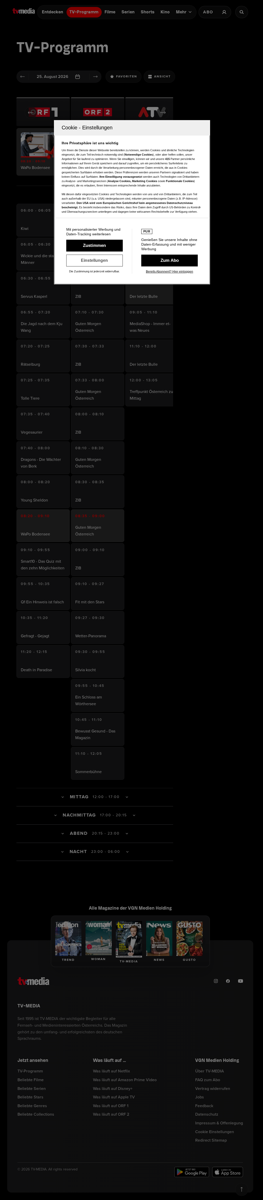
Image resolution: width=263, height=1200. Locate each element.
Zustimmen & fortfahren (94, 246)
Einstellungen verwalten (94, 260)
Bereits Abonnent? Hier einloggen (169, 271)
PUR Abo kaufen (169, 260)
